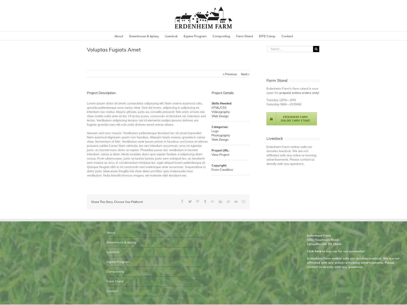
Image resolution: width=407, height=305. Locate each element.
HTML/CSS (219, 108)
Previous (231, 74)
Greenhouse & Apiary (121, 242)
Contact (112, 291)
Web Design (220, 116)
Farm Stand (115, 281)
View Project (220, 155)
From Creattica (222, 170)
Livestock (113, 252)
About (111, 232)
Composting (115, 271)
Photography (221, 135)
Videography (221, 112)
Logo (215, 131)
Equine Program (118, 262)
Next (244, 74)
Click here (314, 251)
